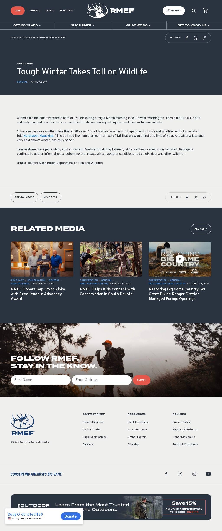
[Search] (194, 10)
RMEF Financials (138, 422)
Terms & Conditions (185, 444)
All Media (201, 229)
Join (18, 10)
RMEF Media (24, 37)
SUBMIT (141, 380)
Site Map (133, 444)
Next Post (50, 197)
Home (13, 37)
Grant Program (137, 437)
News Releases (138, 430)
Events (50, 10)
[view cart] (205, 10)
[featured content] (111, 507)
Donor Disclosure (184, 437)
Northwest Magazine (38, 136)
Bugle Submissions (95, 437)
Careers (88, 444)
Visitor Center (92, 430)
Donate (35, 10)
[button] (187, 37)
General (22, 82)
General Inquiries (93, 422)
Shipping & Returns (185, 430)
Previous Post (24, 197)
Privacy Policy (181, 422)
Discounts (67, 10)
